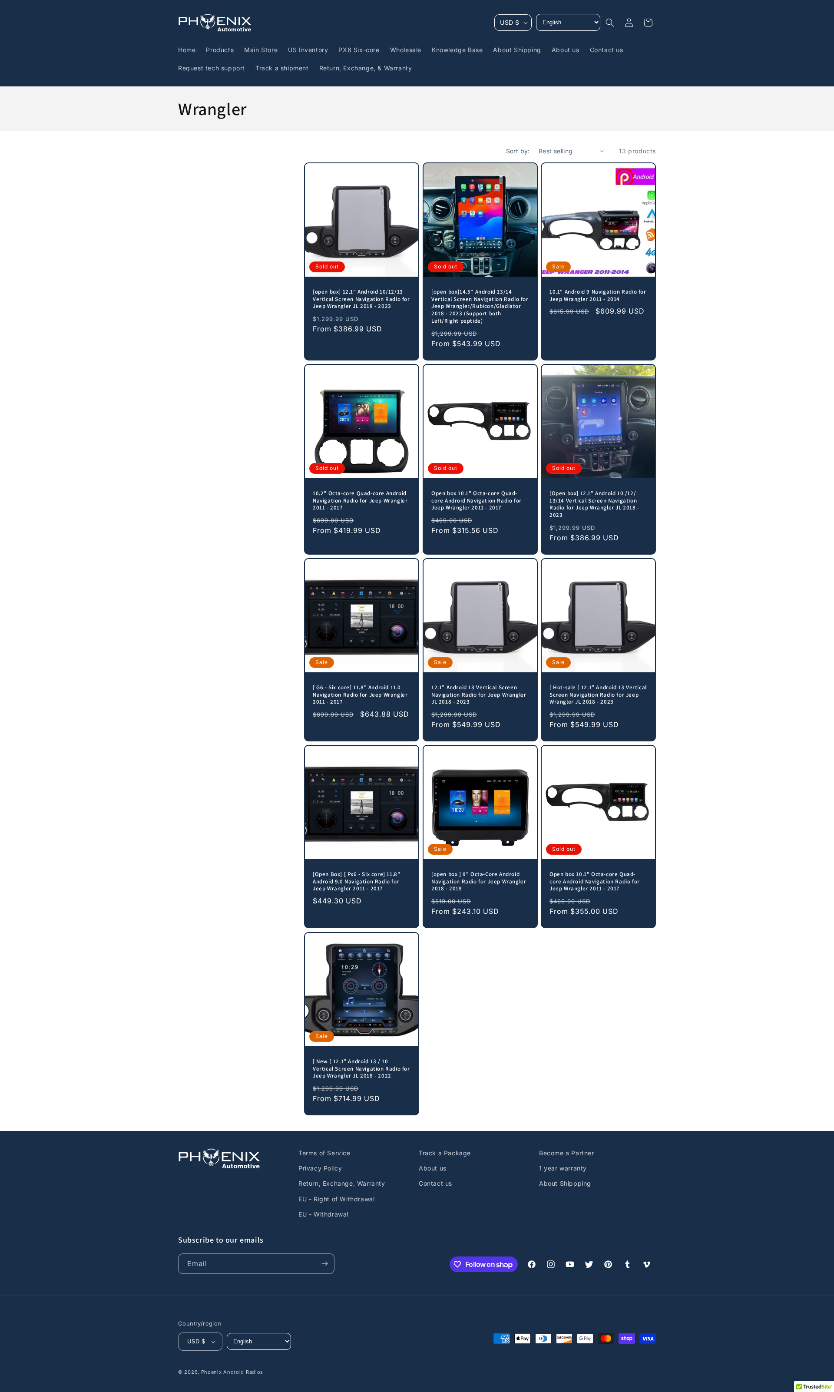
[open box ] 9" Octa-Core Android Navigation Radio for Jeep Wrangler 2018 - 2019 (478, 882)
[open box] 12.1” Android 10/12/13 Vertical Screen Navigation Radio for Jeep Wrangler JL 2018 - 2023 (361, 299)
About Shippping (565, 1183)
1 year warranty (563, 1168)
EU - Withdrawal (323, 1214)
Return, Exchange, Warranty (341, 1183)
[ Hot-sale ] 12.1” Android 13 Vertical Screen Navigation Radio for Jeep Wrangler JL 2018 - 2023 (598, 695)
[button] (609, 22)
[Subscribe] (324, 1263)
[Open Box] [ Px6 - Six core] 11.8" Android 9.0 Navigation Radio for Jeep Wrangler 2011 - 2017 (356, 882)
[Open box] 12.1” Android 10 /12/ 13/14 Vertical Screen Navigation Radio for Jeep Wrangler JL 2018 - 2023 (594, 504)
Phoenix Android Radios (232, 1372)
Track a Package (445, 1153)
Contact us (435, 1183)
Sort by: (518, 151)
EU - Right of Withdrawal (336, 1199)
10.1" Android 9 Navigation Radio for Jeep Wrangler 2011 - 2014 (597, 295)
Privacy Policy (320, 1168)
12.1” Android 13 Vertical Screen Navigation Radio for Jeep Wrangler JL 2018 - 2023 (478, 695)
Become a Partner (566, 1153)
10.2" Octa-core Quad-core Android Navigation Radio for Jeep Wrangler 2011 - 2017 (360, 501)
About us (433, 1168)
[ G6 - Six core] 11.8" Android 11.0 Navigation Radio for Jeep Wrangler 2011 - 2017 (360, 695)
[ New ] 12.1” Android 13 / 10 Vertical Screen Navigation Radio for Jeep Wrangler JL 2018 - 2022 (361, 1068)
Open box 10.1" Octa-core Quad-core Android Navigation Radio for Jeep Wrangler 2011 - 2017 (476, 501)
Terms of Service (324, 1153)
